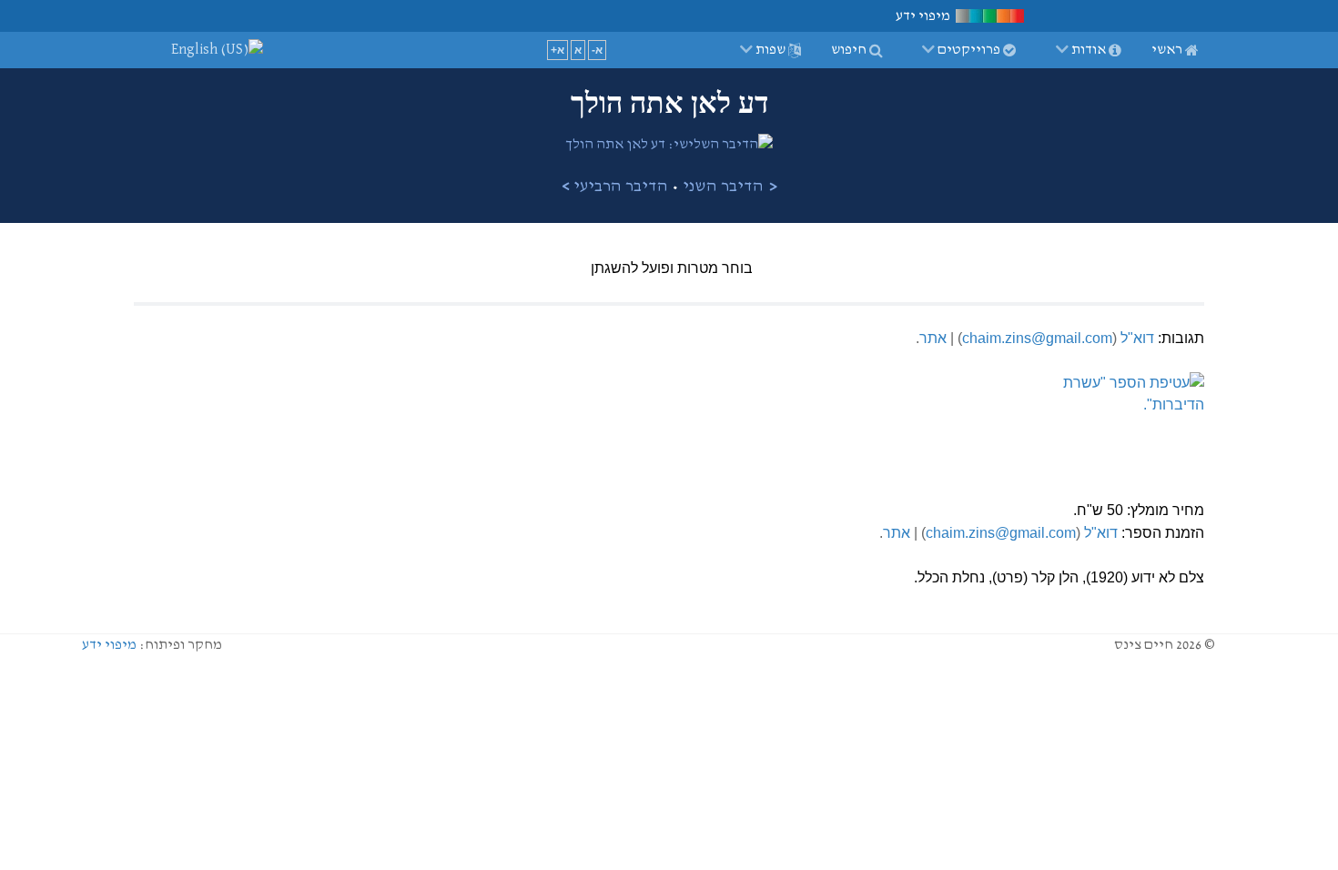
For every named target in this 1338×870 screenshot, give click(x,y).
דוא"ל (1137, 338)
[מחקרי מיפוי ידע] (990, 15)
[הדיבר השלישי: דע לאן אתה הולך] (669, 144)
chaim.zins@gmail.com (1037, 338)
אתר (933, 338)
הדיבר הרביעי (620, 186)
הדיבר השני (723, 186)
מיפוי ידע (109, 645)
